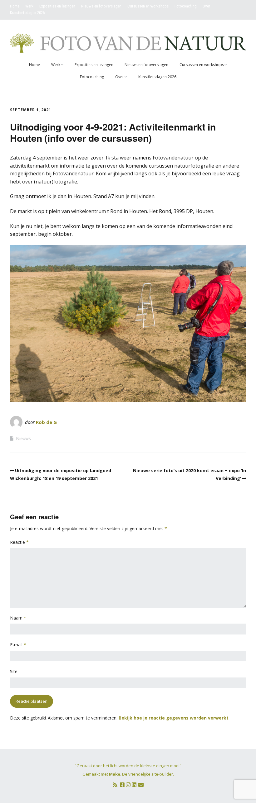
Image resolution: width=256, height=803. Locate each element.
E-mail (18, 645)
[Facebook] (122, 785)
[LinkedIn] (134, 785)
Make (114, 774)
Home (14, 6)
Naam (18, 618)
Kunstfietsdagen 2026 (27, 12)
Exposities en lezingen (57, 6)
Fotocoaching (186, 6)
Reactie (19, 542)
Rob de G (46, 422)
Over (206, 6)
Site (13, 671)
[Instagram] (128, 785)
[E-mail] (141, 785)
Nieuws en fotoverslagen (101, 6)
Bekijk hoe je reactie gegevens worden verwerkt (174, 718)
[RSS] (115, 785)
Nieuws (23, 438)
